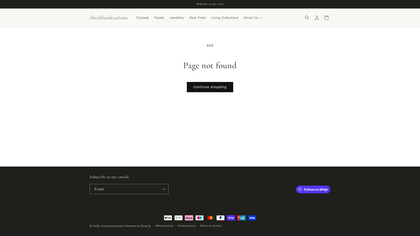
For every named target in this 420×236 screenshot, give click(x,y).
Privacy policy (187, 225)
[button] (252, 17)
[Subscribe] (163, 189)
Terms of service (210, 225)
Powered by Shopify (138, 225)
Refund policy (164, 225)
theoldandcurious (112, 225)
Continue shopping (210, 87)
